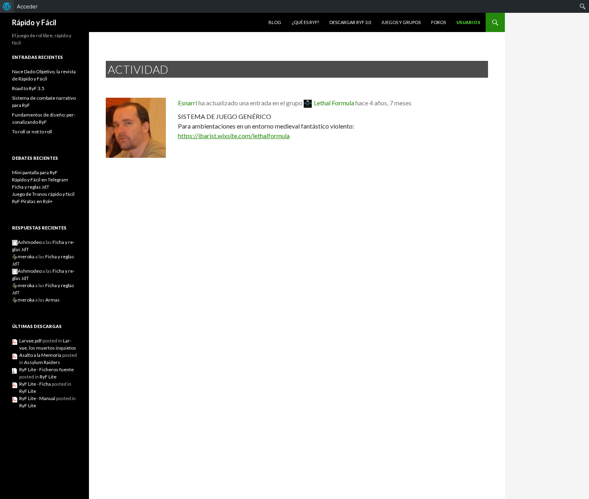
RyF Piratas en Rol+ (32, 201)
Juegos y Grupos (401, 22)
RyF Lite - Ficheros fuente (46, 369)
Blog (274, 22)
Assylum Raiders (42, 362)
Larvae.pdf (30, 341)
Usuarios (468, 22)
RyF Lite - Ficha (35, 384)
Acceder (27, 6)
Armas (52, 300)
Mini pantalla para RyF (35, 172)
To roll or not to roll (32, 132)
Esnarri (187, 103)
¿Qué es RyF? (305, 22)
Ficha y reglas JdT (30, 187)
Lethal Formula (334, 103)
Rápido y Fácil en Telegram (40, 180)
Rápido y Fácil (34, 22)
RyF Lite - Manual (37, 398)
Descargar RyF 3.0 (350, 22)
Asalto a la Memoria (40, 355)
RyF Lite (48, 377)
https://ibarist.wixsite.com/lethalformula (234, 135)
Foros (438, 22)
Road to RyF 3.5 (28, 88)
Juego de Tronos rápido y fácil (43, 194)
